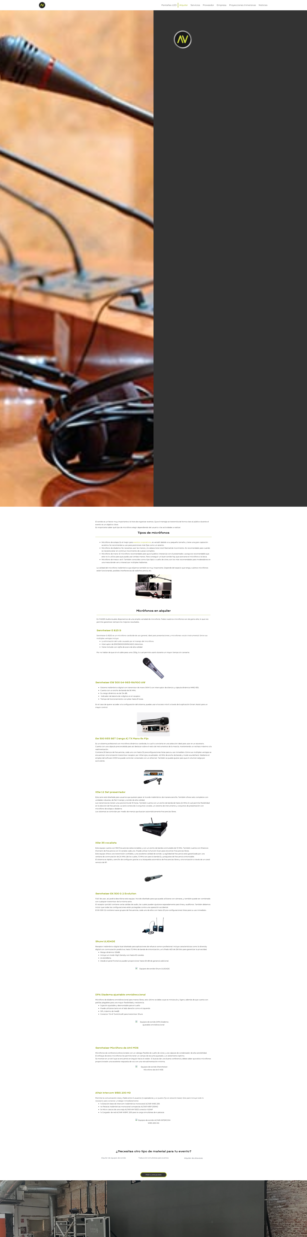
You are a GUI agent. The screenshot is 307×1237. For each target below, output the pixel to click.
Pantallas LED (169, 5)
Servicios (195, 5)
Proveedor (208, 5)
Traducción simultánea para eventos (153, 1158)
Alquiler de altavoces (193, 1158)
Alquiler (183, 5)
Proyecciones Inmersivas (242, 5)
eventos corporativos (142, 542)
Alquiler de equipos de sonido (113, 1158)
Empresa (221, 5)
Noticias (263, 5)
